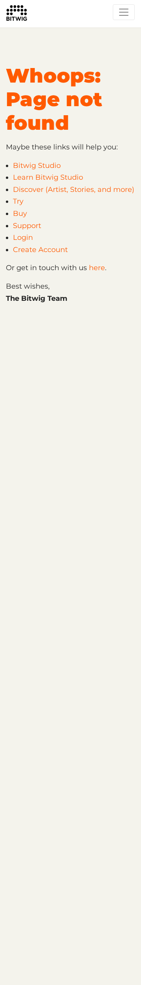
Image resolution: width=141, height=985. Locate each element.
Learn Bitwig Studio (48, 177)
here (97, 267)
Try (18, 201)
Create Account (40, 249)
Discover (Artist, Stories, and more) (73, 189)
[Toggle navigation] (124, 12)
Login (23, 237)
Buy (20, 213)
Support (27, 225)
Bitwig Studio (37, 165)
